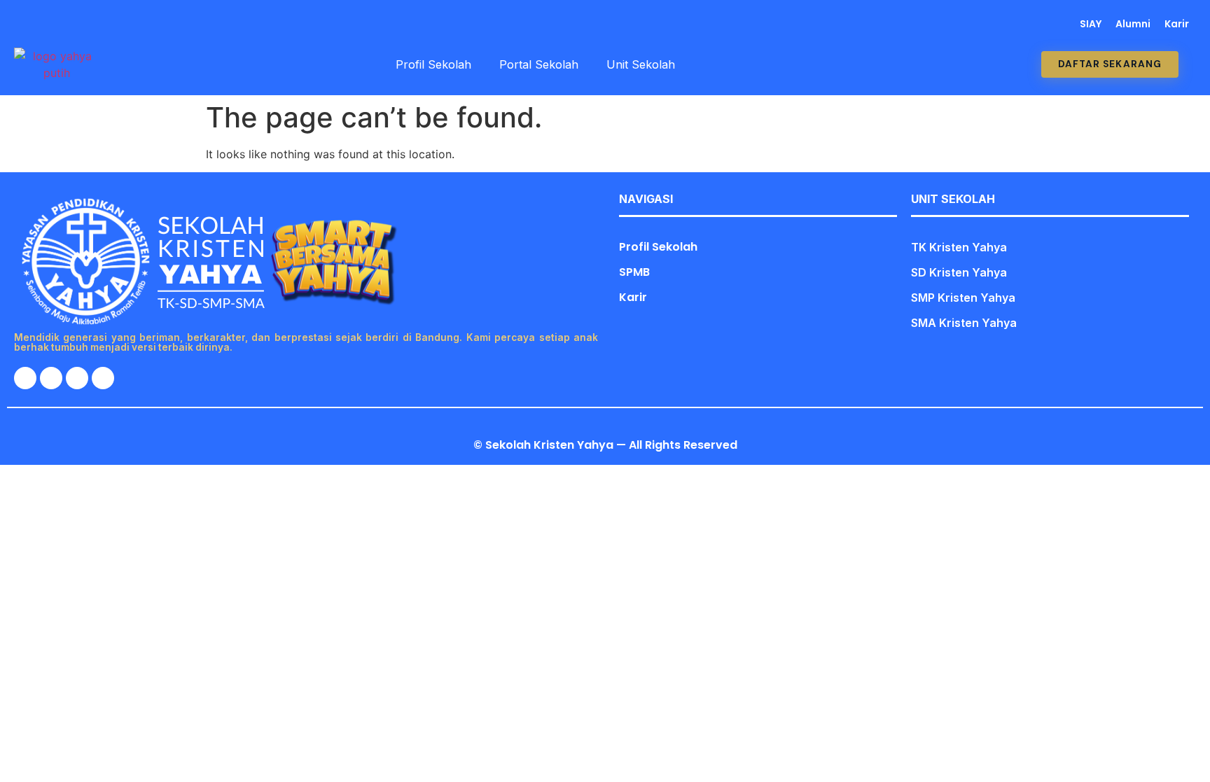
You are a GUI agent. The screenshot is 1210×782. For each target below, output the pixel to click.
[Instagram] (70, 24)
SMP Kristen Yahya (963, 298)
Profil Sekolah (433, 64)
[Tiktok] (116, 24)
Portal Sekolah (538, 64)
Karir (1176, 24)
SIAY (1090, 24)
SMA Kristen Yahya (964, 323)
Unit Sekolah (640, 64)
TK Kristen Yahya (959, 247)
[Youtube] (93, 24)
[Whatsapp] (24, 24)
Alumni (1132, 24)
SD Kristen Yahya (959, 272)
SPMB (634, 272)
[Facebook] (47, 24)
